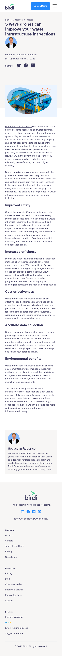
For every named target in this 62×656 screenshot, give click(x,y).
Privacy (8, 551)
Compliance (11, 557)
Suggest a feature (14, 633)
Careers (9, 540)
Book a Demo (40, 6)
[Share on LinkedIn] (33, 65)
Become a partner (14, 589)
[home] (9, 6)
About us (9, 535)
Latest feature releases (16, 628)
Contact (9, 600)
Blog (7, 19)
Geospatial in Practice (23, 19)
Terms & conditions (14, 546)
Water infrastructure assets (18, 126)
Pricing (8, 573)
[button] (54, 6)
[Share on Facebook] (25, 65)
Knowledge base (13, 595)
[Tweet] (18, 65)
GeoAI (8, 622)
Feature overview (14, 617)
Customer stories (13, 584)
